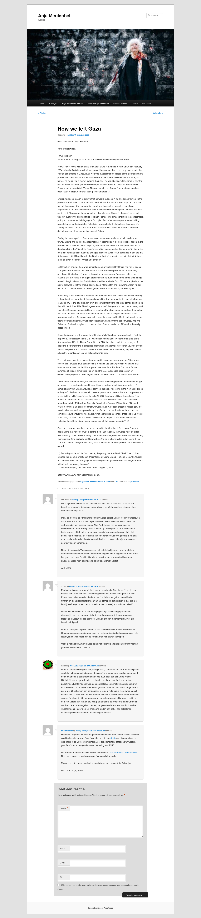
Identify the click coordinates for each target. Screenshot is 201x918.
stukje (113, 738)
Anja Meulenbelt (55, 15)
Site (61, 877)
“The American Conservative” (123, 752)
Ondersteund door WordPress (100, 908)
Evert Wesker (67, 730)
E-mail (62, 862)
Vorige (42, 113)
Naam (62, 848)
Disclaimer (146, 103)
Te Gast (106, 481)
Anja (116, 481)
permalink (135, 481)
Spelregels (53, 103)
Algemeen (84, 481)
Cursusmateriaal (120, 103)
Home (41, 103)
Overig (135, 103)
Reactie (64, 808)
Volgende (158, 113)
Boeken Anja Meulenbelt (98, 103)
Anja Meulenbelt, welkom (72, 103)
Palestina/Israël (96, 481)
